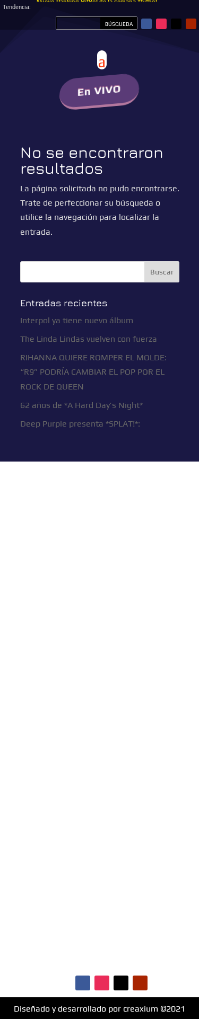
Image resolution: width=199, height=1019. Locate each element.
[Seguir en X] (176, 24)
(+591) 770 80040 (128, 672)
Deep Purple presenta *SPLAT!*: (80, 424)
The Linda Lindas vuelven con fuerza (88, 339)
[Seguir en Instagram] (161, 24)
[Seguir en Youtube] (191, 24)
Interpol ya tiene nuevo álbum (76, 320)
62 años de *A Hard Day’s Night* (81, 405)
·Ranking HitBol (131, 794)
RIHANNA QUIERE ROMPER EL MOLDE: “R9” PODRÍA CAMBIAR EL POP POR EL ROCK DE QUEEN (93, 371)
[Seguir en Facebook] (146, 24)
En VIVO (99, 90)
